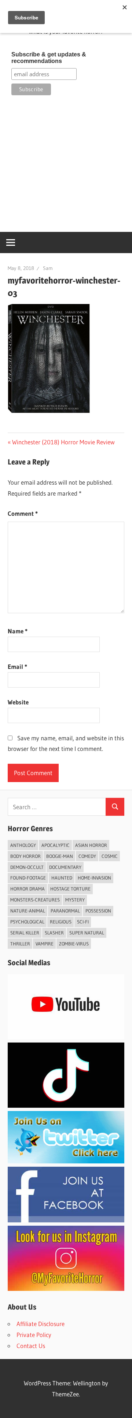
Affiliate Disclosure (40, 1324)
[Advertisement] (66, 163)
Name (17, 631)
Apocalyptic (55, 845)
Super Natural (86, 933)
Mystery (75, 900)
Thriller (20, 944)
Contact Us (30, 1345)
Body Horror (25, 856)
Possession (98, 911)
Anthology (23, 845)
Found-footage (28, 878)
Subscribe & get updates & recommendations (48, 57)
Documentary (65, 867)
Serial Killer (24, 933)
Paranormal (65, 911)
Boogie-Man (59, 856)
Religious (61, 922)
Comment (23, 513)
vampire (45, 944)
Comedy (87, 856)
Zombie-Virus (74, 944)
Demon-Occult (27, 867)
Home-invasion (94, 878)
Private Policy (33, 1335)
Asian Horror (91, 845)
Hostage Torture (70, 889)
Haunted (61, 878)
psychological (27, 922)
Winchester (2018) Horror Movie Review (63, 442)
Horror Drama (27, 889)
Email (17, 666)
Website (18, 702)
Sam (48, 268)
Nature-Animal (27, 911)
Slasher (54, 933)
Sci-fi (83, 922)
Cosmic (110, 856)
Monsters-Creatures (35, 900)
